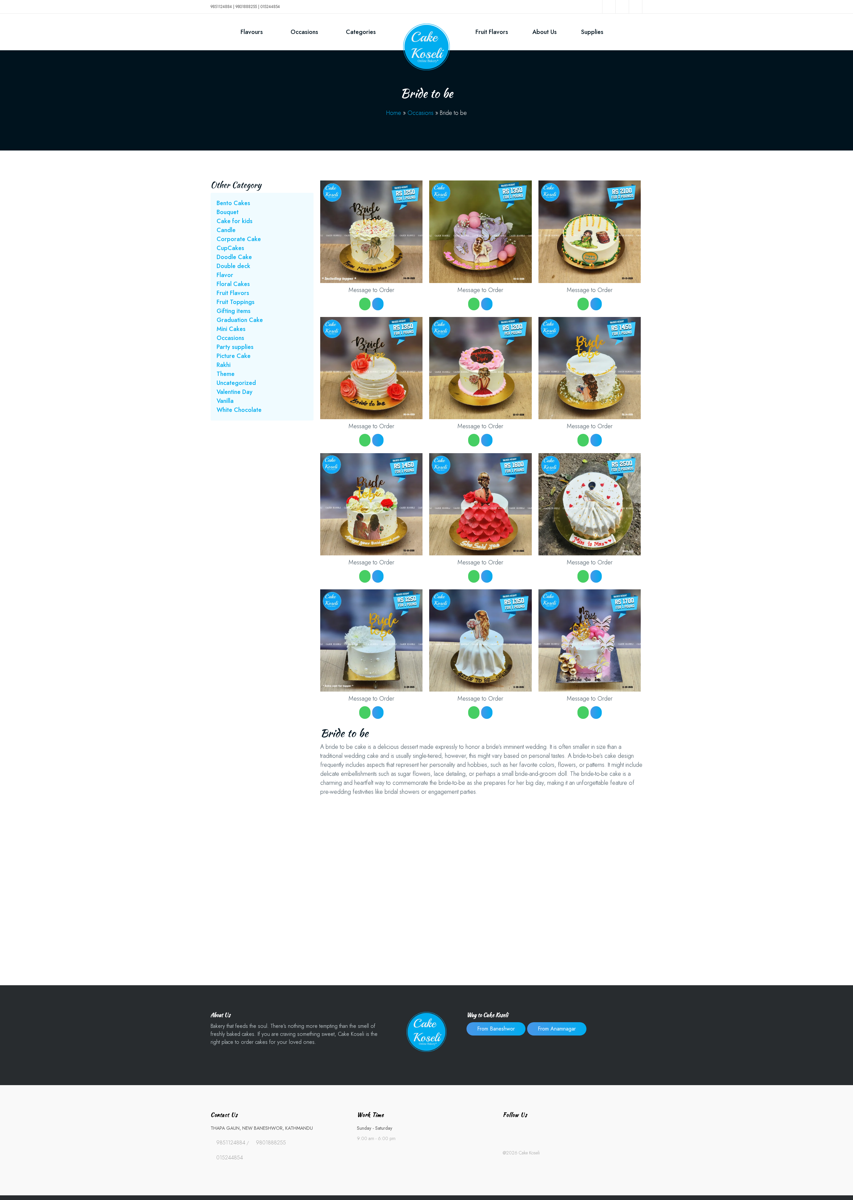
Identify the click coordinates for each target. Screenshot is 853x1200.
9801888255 (246, 7)
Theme (226, 374)
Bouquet (228, 212)
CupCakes (230, 248)
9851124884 (221, 7)
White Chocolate (239, 410)
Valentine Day (235, 392)
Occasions (304, 32)
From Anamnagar (557, 1029)
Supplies (592, 32)
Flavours (252, 32)
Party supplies (235, 347)
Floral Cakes (233, 284)
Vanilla (225, 401)
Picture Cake (234, 356)
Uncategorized (236, 383)
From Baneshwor (496, 1029)
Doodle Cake (234, 257)
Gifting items (234, 311)
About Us (544, 32)
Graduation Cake (240, 320)
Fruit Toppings (236, 302)
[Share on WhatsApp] (365, 304)
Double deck (233, 266)
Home (393, 113)
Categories (361, 32)
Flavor (225, 275)
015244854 (270, 7)
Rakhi (224, 365)
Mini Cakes (231, 329)
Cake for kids (235, 221)
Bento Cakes (233, 203)
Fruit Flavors (491, 32)
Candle (226, 230)
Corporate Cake (239, 239)
